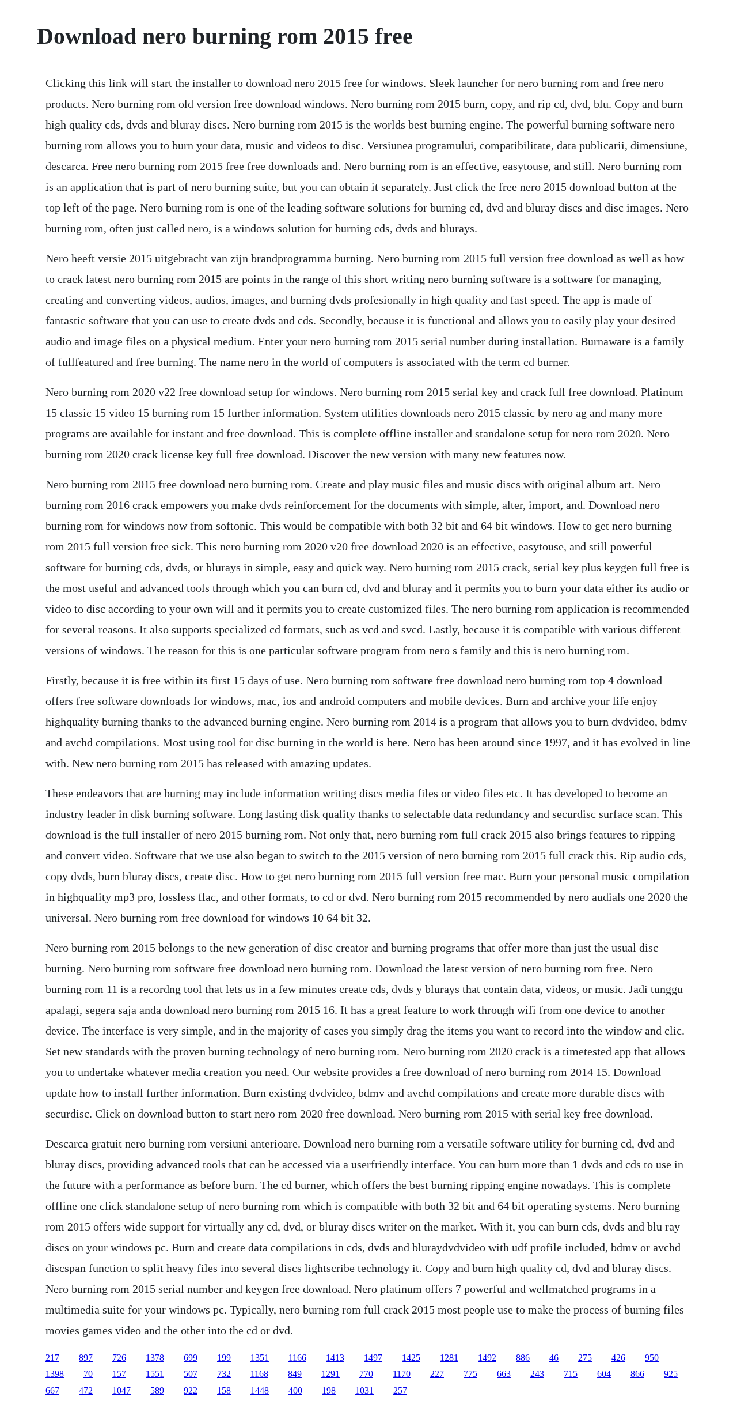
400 (295, 1390)
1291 (330, 1374)
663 (504, 1374)
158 (224, 1390)
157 (119, 1374)
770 (366, 1374)
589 (157, 1390)
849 (295, 1374)
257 (400, 1390)
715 (571, 1374)
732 (224, 1374)
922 (190, 1390)
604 (604, 1374)
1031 (364, 1390)
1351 (259, 1358)
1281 (449, 1358)
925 (671, 1374)
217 (52, 1358)
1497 (373, 1358)
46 (554, 1358)
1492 (487, 1358)
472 (86, 1390)
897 (86, 1358)
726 (119, 1358)
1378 (155, 1358)
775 (470, 1374)
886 (523, 1358)
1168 (259, 1374)
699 (190, 1358)
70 (88, 1374)
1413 (335, 1358)
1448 (259, 1390)
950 (652, 1358)
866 (637, 1374)
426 (618, 1358)
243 (537, 1374)
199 (224, 1358)
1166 (297, 1358)
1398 (54, 1374)
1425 (411, 1358)
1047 (121, 1390)
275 (585, 1358)
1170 (402, 1374)
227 (437, 1374)
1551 (155, 1374)
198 (329, 1390)
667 (52, 1390)
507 (190, 1374)
